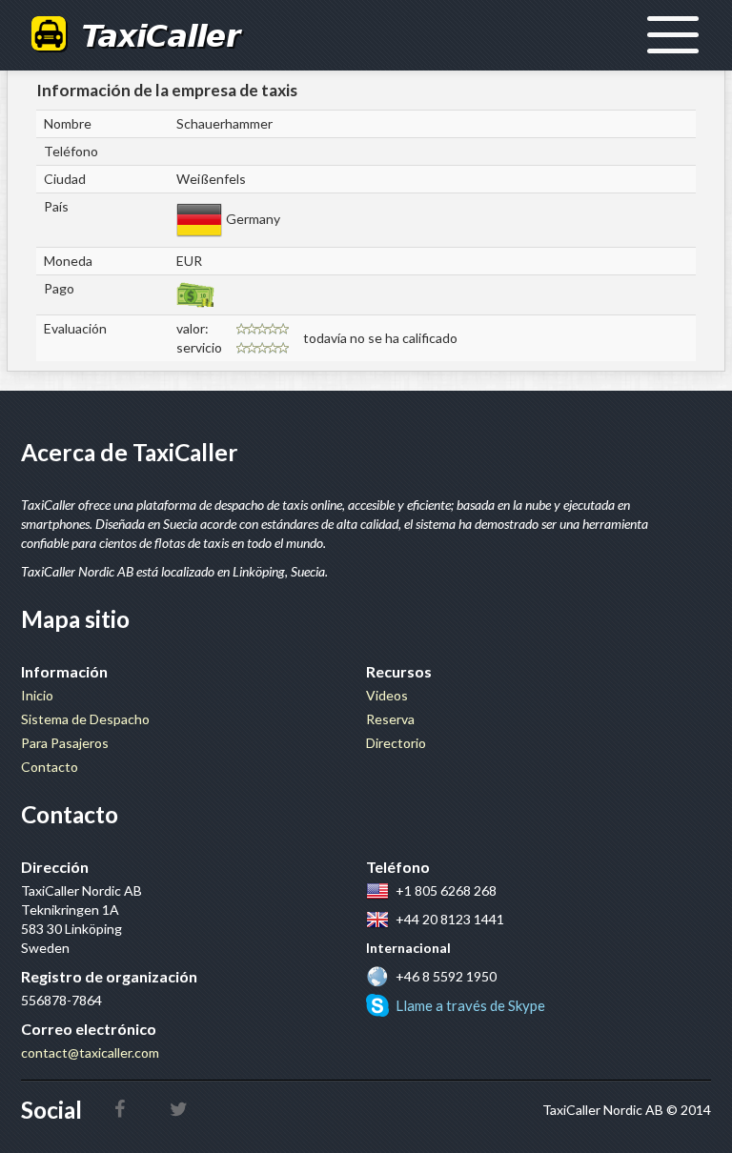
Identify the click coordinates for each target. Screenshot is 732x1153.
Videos (387, 695)
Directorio (396, 743)
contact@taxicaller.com (90, 1052)
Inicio (37, 695)
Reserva (390, 719)
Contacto (49, 767)
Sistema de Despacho (85, 719)
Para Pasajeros (65, 743)
